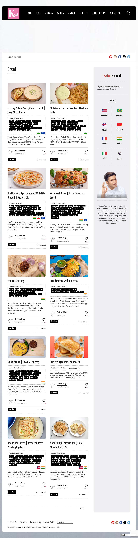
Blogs (38, 13)
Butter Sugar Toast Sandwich (65, 362)
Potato (31, 125)
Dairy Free (12, 208)
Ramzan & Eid (13, 128)
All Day (11, 121)
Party (25, 125)
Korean (119, 159)
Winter (20, 130)
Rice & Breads (71, 128)
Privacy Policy (35, 522)
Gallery (60, 13)
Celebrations (36, 121)
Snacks (27, 213)
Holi (30, 123)
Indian (35, 123)
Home (29, 13)
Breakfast (28, 121)
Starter (32, 128)
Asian (17, 289)
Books (50, 13)
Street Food (55, 130)
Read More (12, 159)
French (104, 143)
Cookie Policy (49, 522)
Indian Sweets (29, 458)
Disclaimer (23, 522)
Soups (26, 128)
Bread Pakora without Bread (64, 281)
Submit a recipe (99, 13)
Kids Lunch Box (72, 123)
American (104, 115)
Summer (38, 128)
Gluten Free (26, 208)
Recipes (85, 13)
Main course (67, 125)
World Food (27, 130)
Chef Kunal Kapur (20, 150)
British (104, 130)
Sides (21, 128)
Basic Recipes (19, 121)
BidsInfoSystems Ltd (52, 527)
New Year (19, 125)
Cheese (70, 206)
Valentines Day (20, 462)
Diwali (19, 123)
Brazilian (119, 115)
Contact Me (115, 13)
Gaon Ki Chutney (16, 281)
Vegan (18, 215)
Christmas (12, 123)
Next (81, 509)
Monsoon (12, 125)
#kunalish (117, 75)
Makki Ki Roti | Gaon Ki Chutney (23, 362)
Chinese (119, 129)
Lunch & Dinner (57, 125)
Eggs (53, 458)
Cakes (24, 456)
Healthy (25, 123)
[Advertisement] (69, 37)
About (73, 13)
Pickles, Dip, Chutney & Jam (17, 294)
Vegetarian (12, 130)
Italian (104, 158)
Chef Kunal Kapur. (19, 527)
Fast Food (40, 289)
